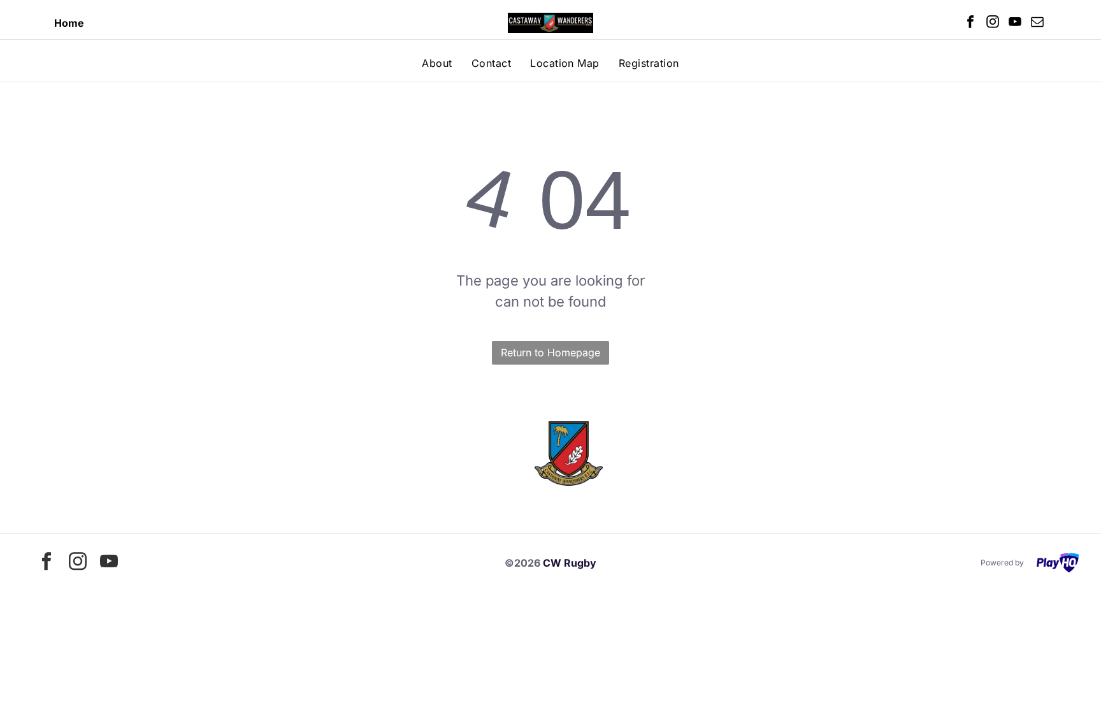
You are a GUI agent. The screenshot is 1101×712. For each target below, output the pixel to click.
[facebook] (970, 23)
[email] (1037, 23)
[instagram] (992, 23)
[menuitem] (436, 63)
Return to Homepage (550, 352)
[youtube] (1015, 23)
